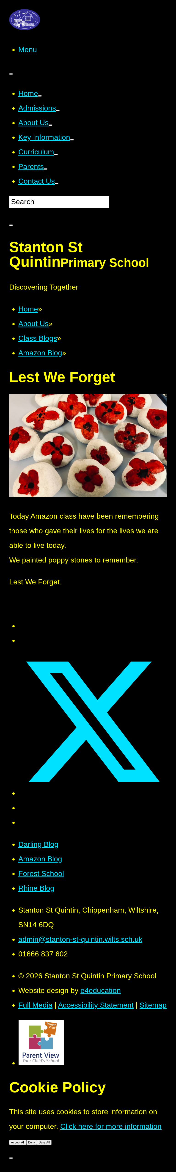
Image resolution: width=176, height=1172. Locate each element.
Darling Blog (38, 844)
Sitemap (153, 1005)
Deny (31, 1142)
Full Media (35, 1005)
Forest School (41, 873)
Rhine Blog (36, 888)
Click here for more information (111, 1126)
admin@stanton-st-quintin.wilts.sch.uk (80, 939)
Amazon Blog (40, 859)
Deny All (44, 1142)
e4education (100, 990)
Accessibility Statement (96, 1005)
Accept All (18, 1142)
